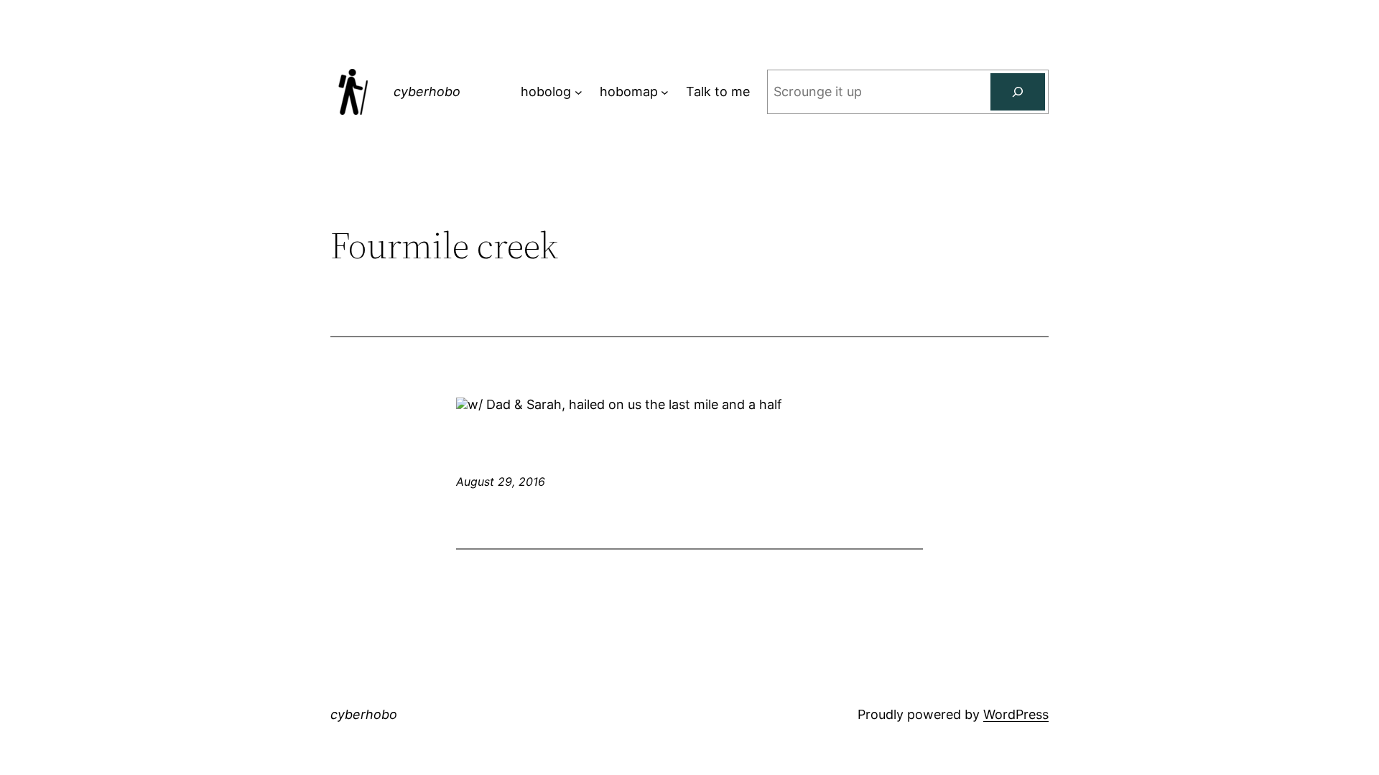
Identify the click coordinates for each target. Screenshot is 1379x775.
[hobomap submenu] (665, 92)
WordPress (1016, 714)
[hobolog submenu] (578, 92)
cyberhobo (427, 91)
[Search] (1017, 92)
